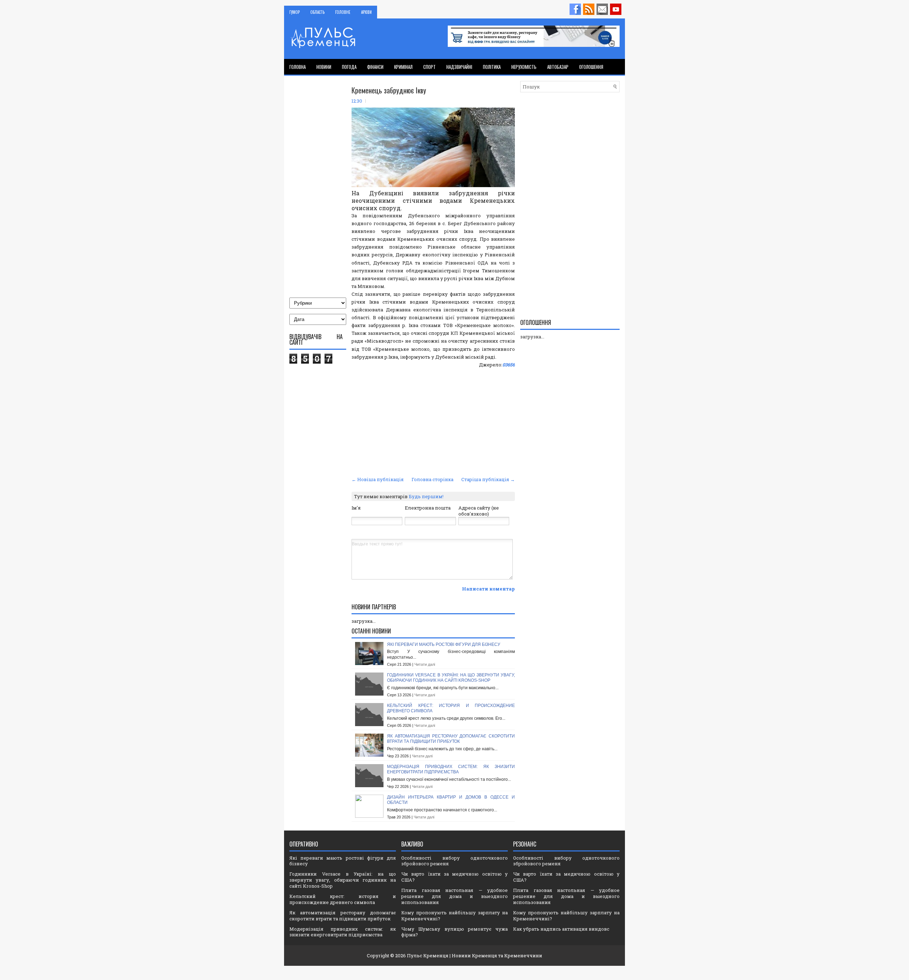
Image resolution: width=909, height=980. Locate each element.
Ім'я (356, 508)
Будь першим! (426, 496)
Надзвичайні (459, 66)
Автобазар (557, 66)
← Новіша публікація (378, 479)
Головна (297, 66)
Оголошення (591, 66)
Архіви (366, 12)
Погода (349, 66)
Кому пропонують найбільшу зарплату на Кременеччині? (454, 915)
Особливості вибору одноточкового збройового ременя (454, 861)
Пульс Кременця (427, 955)
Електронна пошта (428, 508)
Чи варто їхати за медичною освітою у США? (454, 877)
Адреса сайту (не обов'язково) (478, 511)
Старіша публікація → (488, 479)
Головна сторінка (432, 479)
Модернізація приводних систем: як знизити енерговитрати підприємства (451, 769)
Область (317, 12)
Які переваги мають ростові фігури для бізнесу (443, 644)
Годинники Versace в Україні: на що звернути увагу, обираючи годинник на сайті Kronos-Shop (451, 678)
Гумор (294, 12)
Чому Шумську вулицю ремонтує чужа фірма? (454, 932)
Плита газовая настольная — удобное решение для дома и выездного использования (454, 896)
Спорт (429, 66)
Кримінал (403, 66)
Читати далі (424, 664)
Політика (492, 66)
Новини (323, 66)
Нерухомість (524, 66)
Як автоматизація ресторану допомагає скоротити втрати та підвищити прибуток (451, 739)
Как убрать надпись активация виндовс (561, 929)
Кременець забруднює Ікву (389, 90)
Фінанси (375, 66)
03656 (508, 364)
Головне (342, 12)
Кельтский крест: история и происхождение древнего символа (342, 899)
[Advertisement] (433, 421)
